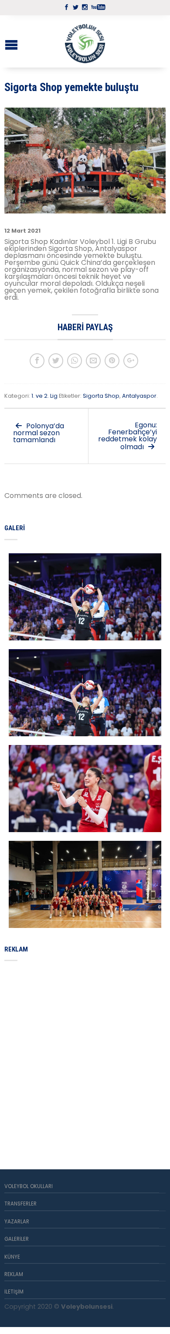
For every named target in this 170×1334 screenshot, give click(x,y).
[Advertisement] (85, 1055)
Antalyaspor (139, 396)
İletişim (14, 1291)
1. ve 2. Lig (44, 396)
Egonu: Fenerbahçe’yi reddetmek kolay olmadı (127, 436)
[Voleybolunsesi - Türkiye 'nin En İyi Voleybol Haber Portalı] (85, 41)
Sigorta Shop (101, 396)
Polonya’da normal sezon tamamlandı (38, 433)
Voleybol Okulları (28, 1186)
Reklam (13, 1274)
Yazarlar (16, 1221)
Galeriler (16, 1239)
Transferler (20, 1203)
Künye (12, 1256)
